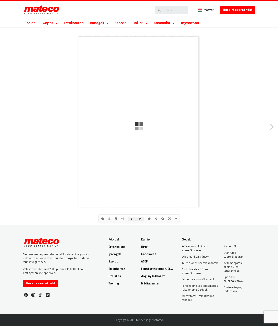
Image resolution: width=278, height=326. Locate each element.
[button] (237, 10)
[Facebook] (26, 295)
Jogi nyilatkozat (153, 276)
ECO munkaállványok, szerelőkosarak (195, 248)
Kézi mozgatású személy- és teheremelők (233, 266)
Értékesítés (73, 23)
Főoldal (30, 23)
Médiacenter (150, 283)
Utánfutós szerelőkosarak (233, 254)
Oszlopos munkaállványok (198, 279)
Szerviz (120, 23)
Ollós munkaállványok (195, 256)
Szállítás (114, 276)
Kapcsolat (162, 23)
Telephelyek (116, 269)
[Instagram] (33, 295)
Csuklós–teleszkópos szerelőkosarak (195, 271)
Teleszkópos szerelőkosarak (200, 263)
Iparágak (97, 23)
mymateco (190, 23)
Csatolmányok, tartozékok (233, 289)
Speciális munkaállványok (234, 279)
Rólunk (138, 23)
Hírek (144, 247)
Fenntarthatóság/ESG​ (155, 269)
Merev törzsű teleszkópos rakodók (198, 298)
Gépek (48, 23)
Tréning (113, 283)
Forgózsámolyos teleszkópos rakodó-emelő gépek (200, 287)
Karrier (146, 239)
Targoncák (230, 246)
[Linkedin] (48, 295)
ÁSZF (144, 261)
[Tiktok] (40, 295)
